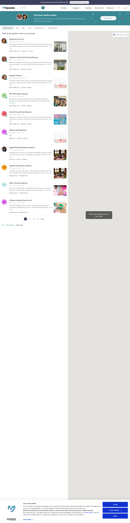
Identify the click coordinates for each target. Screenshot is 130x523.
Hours (29, 28)
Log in (125, 8)
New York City (10, 225)
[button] (65, 40)
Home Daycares (7, 28)
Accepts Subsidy (52, 28)
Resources (110, 8)
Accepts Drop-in (39, 28)
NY (3, 225)
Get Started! (108, 18)
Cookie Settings (114, 510)
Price (17, 28)
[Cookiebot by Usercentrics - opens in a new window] (11, 519)
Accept (115, 504)
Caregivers (76, 8)
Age (23, 28)
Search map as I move (121, 35)
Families (64, 8)
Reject (115, 516)
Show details (27, 519)
